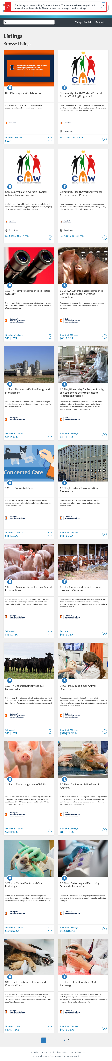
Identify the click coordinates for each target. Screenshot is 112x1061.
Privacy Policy (61, 1052)
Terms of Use (47, 1052)
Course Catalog (32, 1052)
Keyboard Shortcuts (77, 1052)
